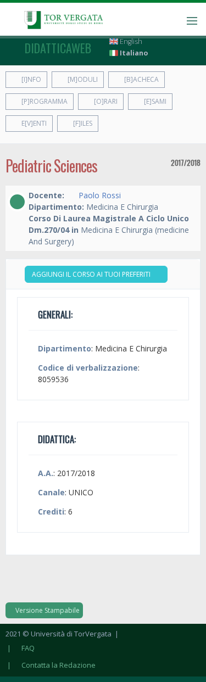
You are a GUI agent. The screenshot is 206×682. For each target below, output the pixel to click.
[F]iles (81, 123)
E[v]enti (33, 123)
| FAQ (20, 648)
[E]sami (154, 101)
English (130, 41)
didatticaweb (58, 48)
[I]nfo (30, 79)
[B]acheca (141, 79)
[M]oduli (82, 79)
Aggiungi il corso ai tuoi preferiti (92, 274)
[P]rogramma (44, 101)
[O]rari (105, 101)
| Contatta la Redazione (50, 665)
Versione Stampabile (47, 610)
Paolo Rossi (100, 195)
